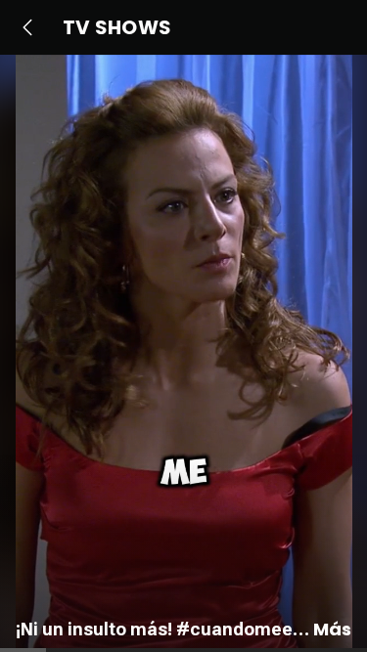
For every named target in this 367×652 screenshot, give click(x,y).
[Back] (27, 27)
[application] (183, 353)
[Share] (331, 385)
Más (332, 629)
